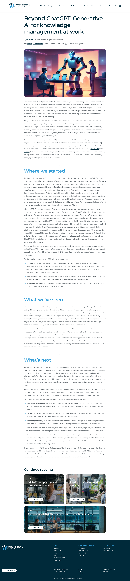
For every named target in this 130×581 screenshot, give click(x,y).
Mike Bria (29, 40)
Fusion (26, 152)
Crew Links (108, 546)
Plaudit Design (76, 578)
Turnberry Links (86, 546)
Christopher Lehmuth (35, 44)
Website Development (61, 578)
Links (56, 546)
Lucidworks (95, 149)
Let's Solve (8, 570)
